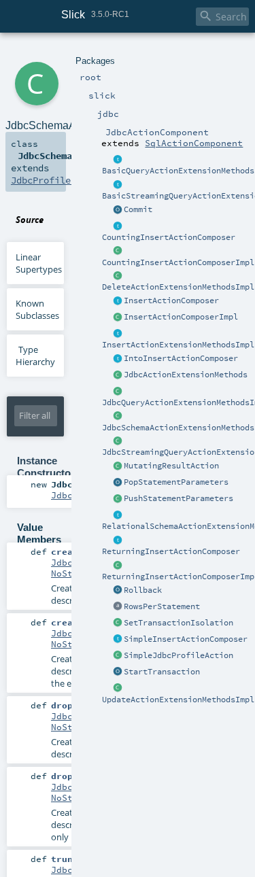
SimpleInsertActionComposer (186, 639)
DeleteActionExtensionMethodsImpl (178, 287)
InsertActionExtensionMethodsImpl (178, 344)
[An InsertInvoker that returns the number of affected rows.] (117, 226)
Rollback (143, 590)
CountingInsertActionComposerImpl (178, 262)
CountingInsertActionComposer (168, 237)
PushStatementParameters (178, 498)
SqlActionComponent (194, 142)
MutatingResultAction (171, 465)
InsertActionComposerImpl (181, 317)
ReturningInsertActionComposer (171, 551)
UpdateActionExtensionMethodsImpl (178, 699)
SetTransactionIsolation (178, 622)
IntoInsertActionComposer (181, 358)
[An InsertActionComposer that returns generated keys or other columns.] (117, 540)
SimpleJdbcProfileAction (178, 655)
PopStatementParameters (176, 482)
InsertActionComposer (171, 300)
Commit (138, 209)
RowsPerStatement (162, 606)
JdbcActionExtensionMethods (186, 374)
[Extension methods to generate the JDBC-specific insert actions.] (117, 301)
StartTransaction (162, 671)
